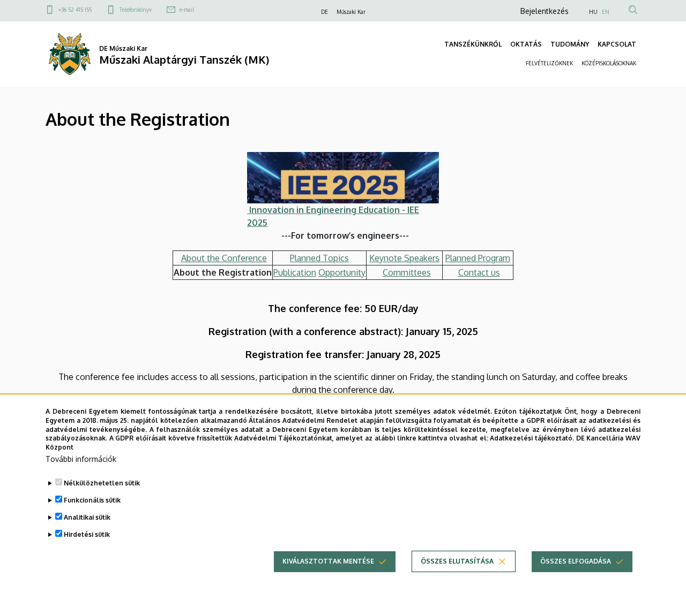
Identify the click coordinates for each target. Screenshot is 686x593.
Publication (294, 272)
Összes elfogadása (575, 561)
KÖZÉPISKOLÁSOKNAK (608, 63)
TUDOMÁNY (569, 44)
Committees (407, 272)
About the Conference (224, 258)
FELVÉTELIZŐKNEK (549, 63)
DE (324, 12)
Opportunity (342, 272)
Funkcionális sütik (92, 500)
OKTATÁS (526, 44)
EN (605, 12)
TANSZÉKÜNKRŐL (473, 44)
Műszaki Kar (351, 12)
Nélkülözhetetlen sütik (102, 483)
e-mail (187, 9)
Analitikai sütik (87, 517)
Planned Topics (319, 258)
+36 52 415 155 (75, 9)
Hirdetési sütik (87, 534)
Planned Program (477, 258)
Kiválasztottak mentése (328, 561)
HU (593, 12)
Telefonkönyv (136, 9)
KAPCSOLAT (617, 44)
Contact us (479, 272)
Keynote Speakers (404, 258)
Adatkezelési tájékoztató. (532, 438)
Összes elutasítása (457, 561)
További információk (81, 458)
